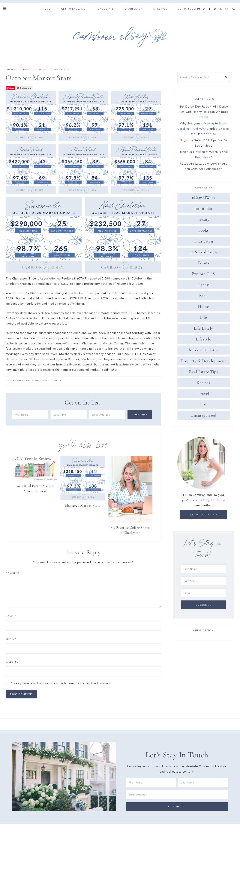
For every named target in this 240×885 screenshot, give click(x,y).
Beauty (203, 219)
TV (203, 404)
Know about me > (203, 514)
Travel (203, 393)
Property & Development (203, 361)
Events (203, 263)
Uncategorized (203, 415)
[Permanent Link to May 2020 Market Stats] (82, 499)
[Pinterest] (204, 4)
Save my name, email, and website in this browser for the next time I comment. (61, 683)
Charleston (14, 69)
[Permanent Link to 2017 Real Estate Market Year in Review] (35, 480)
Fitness (203, 284)
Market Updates (33, 69)
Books (203, 230)
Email (11, 638)
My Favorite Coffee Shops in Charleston (130, 530)
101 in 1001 (203, 208)
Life (203, 317)
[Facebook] (210, 4)
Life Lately (203, 328)
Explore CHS (203, 273)
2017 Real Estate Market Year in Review (35, 488)
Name (11, 616)
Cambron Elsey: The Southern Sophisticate (120, 37)
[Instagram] (199, 4)
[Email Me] (227, 4)
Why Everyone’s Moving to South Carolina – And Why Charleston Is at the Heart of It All (204, 129)
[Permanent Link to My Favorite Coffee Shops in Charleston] (130, 521)
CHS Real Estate (203, 252)
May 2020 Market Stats (82, 505)
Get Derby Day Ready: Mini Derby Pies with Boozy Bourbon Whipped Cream (203, 112)
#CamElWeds (203, 197)
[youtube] (221, 4)
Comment (13, 573)
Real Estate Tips (203, 371)
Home (203, 306)
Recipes (203, 382)
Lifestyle (203, 339)
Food (203, 295)
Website (12, 661)
